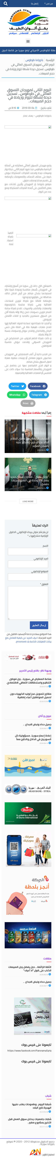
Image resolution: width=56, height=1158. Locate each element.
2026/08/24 (41, 450)
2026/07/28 (44, 686)
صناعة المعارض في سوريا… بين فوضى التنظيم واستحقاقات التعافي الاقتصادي (29, 681)
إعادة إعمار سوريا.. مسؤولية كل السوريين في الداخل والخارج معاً (33, 737)
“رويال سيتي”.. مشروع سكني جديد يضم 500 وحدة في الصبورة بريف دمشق (29, 480)
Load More (28, 501)
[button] (5, 3)
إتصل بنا (34, 4)
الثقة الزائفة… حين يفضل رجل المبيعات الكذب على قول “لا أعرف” (29, 969)
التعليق (44, 584)
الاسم (45, 546)
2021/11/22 (44, 1126)
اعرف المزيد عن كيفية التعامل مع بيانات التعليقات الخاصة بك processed (28, 640)
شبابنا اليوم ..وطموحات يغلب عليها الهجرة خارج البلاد (31, 1106)
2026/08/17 (44, 728)
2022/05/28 (44, 1111)
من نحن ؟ (48, 4)
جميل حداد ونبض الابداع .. (37, 724)
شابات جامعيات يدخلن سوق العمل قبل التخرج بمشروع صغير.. (29, 1121)
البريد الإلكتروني (41, 559)
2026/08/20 (44, 974)
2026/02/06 (44, 701)
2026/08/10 (44, 743)
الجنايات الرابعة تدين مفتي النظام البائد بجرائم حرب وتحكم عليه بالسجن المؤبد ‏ (29, 442)
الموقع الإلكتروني (39, 571)
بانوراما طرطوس (34, 60)
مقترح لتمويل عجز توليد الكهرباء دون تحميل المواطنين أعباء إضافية (30, 695)
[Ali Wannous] (35, 1154)
